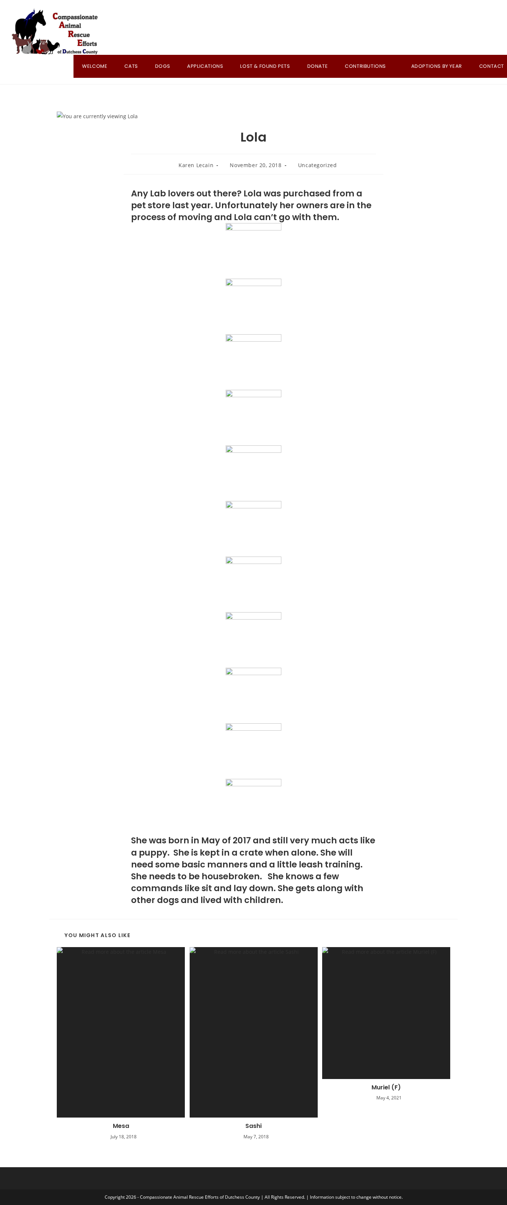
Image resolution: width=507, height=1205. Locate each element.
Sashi (253, 1126)
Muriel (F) (386, 1087)
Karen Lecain (196, 165)
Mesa (121, 1126)
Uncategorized (317, 165)
